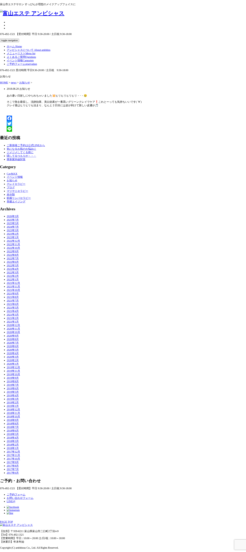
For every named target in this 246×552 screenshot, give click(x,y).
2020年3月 (13, 356)
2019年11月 (13, 370)
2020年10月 (13, 332)
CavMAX (12, 173)
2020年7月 (13, 342)
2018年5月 (13, 434)
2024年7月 (13, 226)
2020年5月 (13, 349)
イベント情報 (20, 60)
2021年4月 (13, 311)
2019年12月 (13, 367)
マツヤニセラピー (17, 191)
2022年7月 (13, 258)
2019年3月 (13, 399)
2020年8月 (13, 339)
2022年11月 (13, 244)
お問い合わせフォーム (20, 498)
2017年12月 (13, 451)
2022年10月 (13, 247)
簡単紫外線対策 (16, 159)
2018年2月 (13, 444)
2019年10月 (13, 374)
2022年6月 (13, 262)
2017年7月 (13, 469)
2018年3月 (13, 441)
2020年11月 (13, 328)
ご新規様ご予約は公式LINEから (26, 145)
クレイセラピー (16, 184)
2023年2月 (13, 233)
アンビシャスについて (28, 50)
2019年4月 (13, 395)
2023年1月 (13, 237)
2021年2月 (13, 318)
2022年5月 (13, 265)
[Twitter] (126, 123)
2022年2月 (13, 276)
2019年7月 (13, 385)
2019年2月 (13, 402)
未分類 (11, 194)
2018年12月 (13, 409)
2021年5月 (13, 307)
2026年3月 (13, 216)
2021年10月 (13, 290)
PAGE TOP (6, 521)
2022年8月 (13, 254)
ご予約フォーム (22, 64)
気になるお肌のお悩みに (21, 148)
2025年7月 (13, 219)
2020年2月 (13, 360)
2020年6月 (13, 346)
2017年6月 (13, 472)
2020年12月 (13, 325)
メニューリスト (21, 53)
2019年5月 (13, 392)
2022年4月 (13, 269)
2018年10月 (13, 416)
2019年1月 (13, 406)
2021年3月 (13, 314)
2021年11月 (13, 286)
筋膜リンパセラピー (19, 198)
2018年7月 (13, 427)
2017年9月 (13, 462)
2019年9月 (13, 377)
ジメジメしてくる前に (20, 152)
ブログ (11, 187)
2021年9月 (13, 293)
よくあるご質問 (21, 57)
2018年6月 (13, 430)
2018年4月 (13, 437)
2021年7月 (13, 300)
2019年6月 (13, 388)
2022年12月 (13, 240)
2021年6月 (13, 304)
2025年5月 (13, 223)
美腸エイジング (16, 201)
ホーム (14, 46)
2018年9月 (13, 420)
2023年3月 (13, 230)
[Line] (126, 129)
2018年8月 (13, 423)
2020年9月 (13, 335)
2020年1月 (13, 363)
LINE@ (11, 501)
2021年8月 (13, 297)
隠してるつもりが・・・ (21, 155)
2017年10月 (13, 458)
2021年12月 (13, 283)
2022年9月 (13, 251)
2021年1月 (13, 321)
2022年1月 (13, 279)
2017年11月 (13, 455)
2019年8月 (13, 381)
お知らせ (12, 180)
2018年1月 (13, 448)
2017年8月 (13, 465)
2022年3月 (13, 272)
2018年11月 (13, 413)
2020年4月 (13, 353)
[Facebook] (126, 118)
